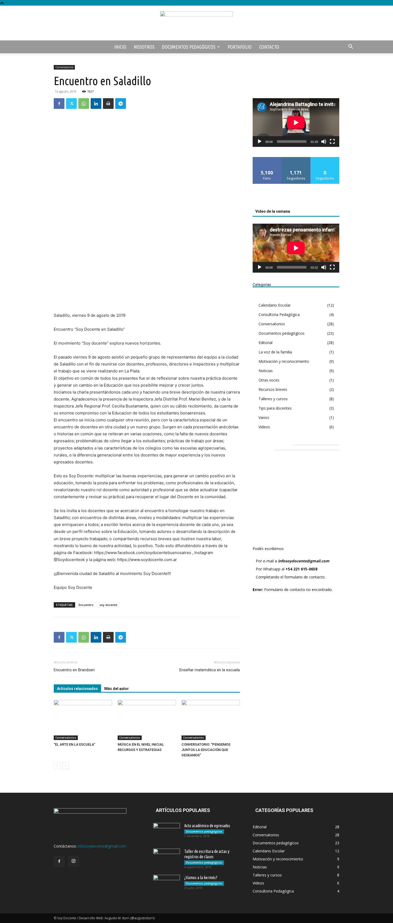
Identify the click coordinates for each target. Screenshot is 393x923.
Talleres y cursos (273, 398)
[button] (350, 47)
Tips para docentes (275, 408)
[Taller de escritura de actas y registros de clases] (166, 858)
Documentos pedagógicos (282, 333)
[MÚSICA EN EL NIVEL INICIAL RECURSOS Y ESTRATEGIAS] (147, 720)
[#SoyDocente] (196, 23)
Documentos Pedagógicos (188, 46)
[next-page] (65, 765)
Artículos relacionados (77, 688)
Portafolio (240, 46)
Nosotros (144, 46)
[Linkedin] (96, 103)
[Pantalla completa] (332, 141)
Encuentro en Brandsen (74, 670)
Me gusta (267, 159)
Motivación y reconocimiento (284, 361)
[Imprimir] (108, 103)
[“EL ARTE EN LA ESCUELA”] (83, 720)
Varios (264, 417)
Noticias (266, 370)
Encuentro (86, 605)
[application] (296, 122)
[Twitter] (71, 103)
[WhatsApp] (83, 103)
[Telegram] (120, 103)
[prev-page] (57, 765)
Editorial (265, 342)
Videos (264, 426)
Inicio (120, 46)
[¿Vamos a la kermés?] (166, 884)
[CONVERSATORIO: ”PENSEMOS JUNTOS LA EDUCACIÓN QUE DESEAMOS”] (211, 720)
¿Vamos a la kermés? (200, 877)
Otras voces (269, 380)
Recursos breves (273, 389)
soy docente (108, 605)
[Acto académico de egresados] (166, 832)
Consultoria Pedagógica (279, 314)
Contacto (269, 46)
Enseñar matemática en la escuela (209, 670)
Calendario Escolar (275, 305)
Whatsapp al (290, 568)
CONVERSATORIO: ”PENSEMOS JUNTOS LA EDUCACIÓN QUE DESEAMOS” (206, 749)
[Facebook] (59, 103)
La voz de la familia (275, 351)
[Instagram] (73, 861)
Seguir (296, 159)
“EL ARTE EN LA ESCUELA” (74, 744)
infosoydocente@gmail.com (303, 560)
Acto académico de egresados (207, 825)
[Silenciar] (323, 141)
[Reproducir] (259, 141)
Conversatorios (64, 67)
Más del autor (116, 688)
